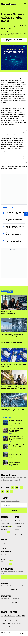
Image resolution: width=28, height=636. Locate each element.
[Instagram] (21, 487)
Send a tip (14, 590)
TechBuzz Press (14, 577)
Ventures (23, 618)
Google (9, 626)
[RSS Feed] (11, 491)
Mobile (6, 620)
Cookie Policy (18, 526)
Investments (9, 618)
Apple (9, 623)
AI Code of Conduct (20, 535)
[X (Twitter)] (12, 487)
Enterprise (16, 618)
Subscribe (14, 510)
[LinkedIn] (16, 487)
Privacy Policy (19, 521)
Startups (4, 623)
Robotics (12, 620)
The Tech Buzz (7, 32)
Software (18, 620)
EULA (16, 532)
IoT (2, 620)
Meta (13, 623)
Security (18, 615)
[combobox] (23, 633)
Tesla (14, 626)
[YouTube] (2, 491)
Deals (3, 618)
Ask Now (14, 602)
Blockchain (7, 615)
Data (23, 615)
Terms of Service (19, 523)
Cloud (13, 615)
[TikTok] (7, 491)
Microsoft (19, 623)
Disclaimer (18, 529)
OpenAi (3, 626)
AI (2, 615)
